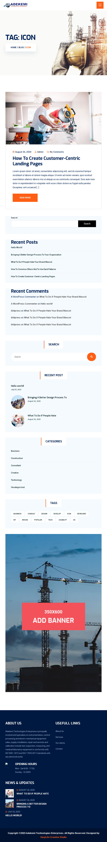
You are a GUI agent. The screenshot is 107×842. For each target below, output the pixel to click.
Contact (59, 749)
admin (40, 152)
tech (50, 520)
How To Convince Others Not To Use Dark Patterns (33, 269)
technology (16, 480)
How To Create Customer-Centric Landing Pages (46, 161)
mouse (25, 520)
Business (15, 451)
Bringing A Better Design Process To (47, 397)
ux (74, 520)
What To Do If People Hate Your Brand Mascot (31, 262)
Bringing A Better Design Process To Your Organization (36, 255)
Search (14, 218)
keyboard (81, 514)
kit (15, 520)
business (17, 514)
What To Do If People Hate (42, 415)
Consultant (16, 465)
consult (31, 514)
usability (63, 520)
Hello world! (16, 247)
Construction (17, 458)
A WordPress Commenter (24, 303)
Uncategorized (18, 487)
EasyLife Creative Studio (54, 837)
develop (57, 514)
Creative (15, 473)
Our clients (60, 743)
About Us (60, 731)
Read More (25, 198)
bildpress (15, 310)
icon (69, 514)
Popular (38, 520)
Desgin (44, 514)
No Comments (56, 152)
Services (59, 737)
